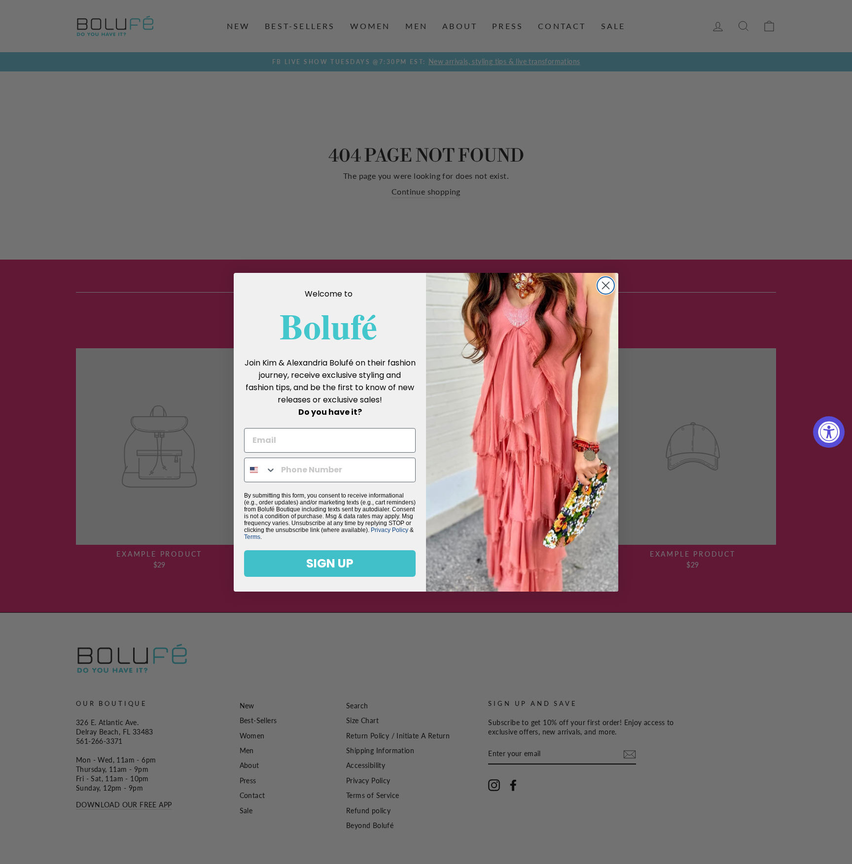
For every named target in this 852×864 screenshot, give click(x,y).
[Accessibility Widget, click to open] (829, 432)
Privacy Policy (389, 530)
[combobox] (260, 470)
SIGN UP (330, 563)
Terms (252, 536)
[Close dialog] (605, 285)
